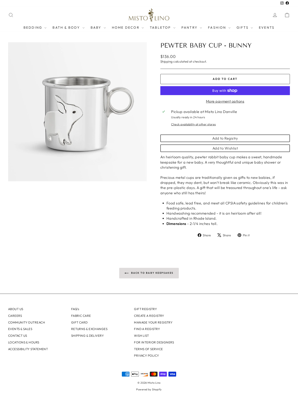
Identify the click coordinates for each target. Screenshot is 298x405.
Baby (97, 27)
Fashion (217, 27)
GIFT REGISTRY (145, 309)
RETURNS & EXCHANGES (89, 329)
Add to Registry (225, 138)
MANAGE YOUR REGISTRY (153, 322)
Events (266, 27)
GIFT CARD (79, 322)
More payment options (225, 101)
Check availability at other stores (193, 124)
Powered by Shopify (149, 389)
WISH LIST (141, 336)
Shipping (166, 61)
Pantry (190, 27)
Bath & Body (67, 27)
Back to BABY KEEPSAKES (151, 272)
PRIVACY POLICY (146, 355)
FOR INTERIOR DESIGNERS (154, 342)
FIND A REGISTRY (147, 329)
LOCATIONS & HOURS (23, 342)
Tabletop (161, 27)
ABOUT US (15, 309)
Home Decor (126, 27)
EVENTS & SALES (20, 329)
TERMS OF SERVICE (148, 349)
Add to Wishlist (225, 148)
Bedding (34, 27)
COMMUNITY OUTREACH (26, 322)
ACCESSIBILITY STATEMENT (28, 349)
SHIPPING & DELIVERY (87, 336)
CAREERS (15, 316)
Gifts (243, 27)
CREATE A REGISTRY (149, 316)
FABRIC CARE (81, 316)
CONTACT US (17, 336)
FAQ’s (75, 309)
